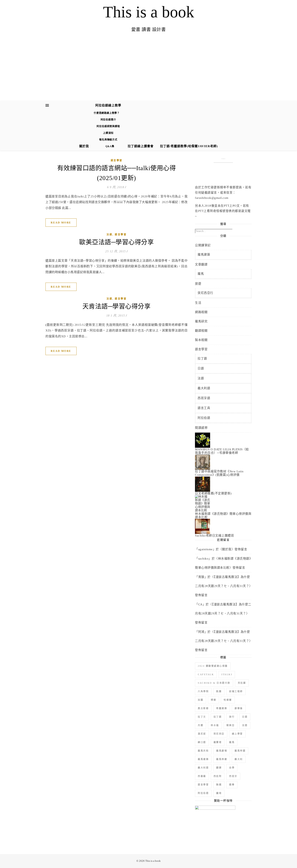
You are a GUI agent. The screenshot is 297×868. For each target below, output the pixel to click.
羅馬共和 (203, 751)
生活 (198, 302)
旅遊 (198, 283)
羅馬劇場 (221, 751)
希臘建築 (221, 708)
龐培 (219, 793)
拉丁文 (202, 717)
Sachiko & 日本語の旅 (214, 683)
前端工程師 (236, 691)
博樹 (213, 700)
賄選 (219, 784)
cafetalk (206, 674)
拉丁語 (202, 358)
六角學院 (203, 691)
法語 (109, 234)
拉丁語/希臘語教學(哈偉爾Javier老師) (189, 146)
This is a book (148, 12)
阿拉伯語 (204, 417)
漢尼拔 (202, 734)
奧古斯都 (203, 708)
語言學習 (116, 160)
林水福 (215, 725)
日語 (201, 368)
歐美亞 (230, 725)
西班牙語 (204, 398)
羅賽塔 (218, 742)
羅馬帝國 (240, 751)
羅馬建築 (204, 254)
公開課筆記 (203, 245)
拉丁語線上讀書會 (141, 146)
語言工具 (204, 408)
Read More (61, 222)
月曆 (200, 725)
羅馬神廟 (221, 759)
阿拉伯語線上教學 (108, 105)
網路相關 (201, 312)
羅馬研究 (201, 321)
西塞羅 (202, 776)
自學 (232, 767)
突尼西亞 (219, 734)
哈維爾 (228, 700)
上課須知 (108, 133)
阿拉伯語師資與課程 (108, 126)
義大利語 (204, 388)
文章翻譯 (201, 264)
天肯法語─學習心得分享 (116, 306)
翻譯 (219, 767)
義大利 (239, 759)
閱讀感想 (201, 427)
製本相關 (201, 340)
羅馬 (201, 273)
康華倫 (239, 708)
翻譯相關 (201, 330)
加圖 (200, 700)
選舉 (232, 784)
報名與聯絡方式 (108, 139)
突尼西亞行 (205, 293)
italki (226, 674)
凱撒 (219, 691)
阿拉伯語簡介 (108, 119)
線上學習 (237, 734)
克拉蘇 (242, 683)
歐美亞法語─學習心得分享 (116, 242)
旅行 (232, 717)
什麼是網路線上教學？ (107, 113)
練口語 (202, 742)
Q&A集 (109, 146)
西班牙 (233, 776)
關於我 (84, 146)
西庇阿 (218, 776)
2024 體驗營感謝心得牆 (213, 666)
